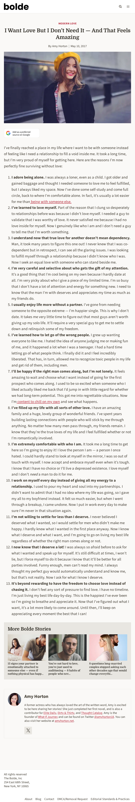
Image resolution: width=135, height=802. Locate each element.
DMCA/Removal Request (72, 799)
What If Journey (48, 717)
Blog (38, 799)
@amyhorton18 (104, 717)
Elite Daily (49, 713)
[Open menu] (128, 6)
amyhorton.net (64, 721)
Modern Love (67, 23)
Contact (49, 799)
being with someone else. (50, 201)
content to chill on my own (38, 401)
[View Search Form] (120, 7)
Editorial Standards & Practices (110, 799)
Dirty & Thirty (66, 713)
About (28, 799)
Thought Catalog (91, 713)
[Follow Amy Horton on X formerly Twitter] (28, 730)
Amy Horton (59, 46)
